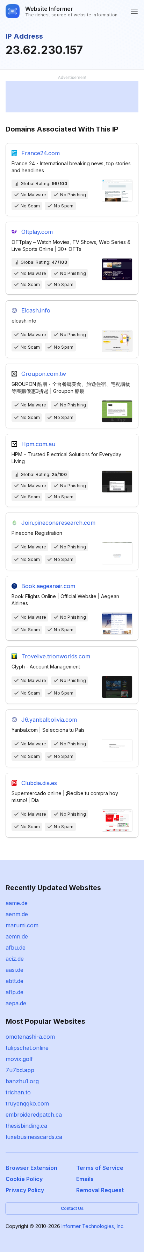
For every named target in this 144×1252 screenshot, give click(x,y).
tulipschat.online (27, 1047)
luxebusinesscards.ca (34, 1136)
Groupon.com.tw (43, 373)
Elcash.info (35, 310)
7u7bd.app (20, 1070)
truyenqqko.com (27, 1103)
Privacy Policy (25, 1190)
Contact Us (72, 1208)
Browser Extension (31, 1167)
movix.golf (19, 1058)
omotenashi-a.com (30, 1036)
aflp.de (14, 992)
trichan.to (18, 1092)
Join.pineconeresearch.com (58, 522)
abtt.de (14, 980)
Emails (85, 1178)
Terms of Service (99, 1167)
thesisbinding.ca (26, 1125)
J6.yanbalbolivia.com (49, 719)
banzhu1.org (22, 1081)
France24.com (40, 153)
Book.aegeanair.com (48, 586)
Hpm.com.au (38, 444)
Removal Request (100, 1190)
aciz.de (15, 958)
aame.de (17, 903)
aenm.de (17, 914)
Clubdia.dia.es (39, 782)
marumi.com (22, 925)
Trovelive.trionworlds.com (55, 656)
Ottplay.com (37, 231)
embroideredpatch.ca (34, 1114)
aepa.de (16, 1003)
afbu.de (16, 947)
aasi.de (14, 969)
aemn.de (17, 936)
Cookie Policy (24, 1178)
